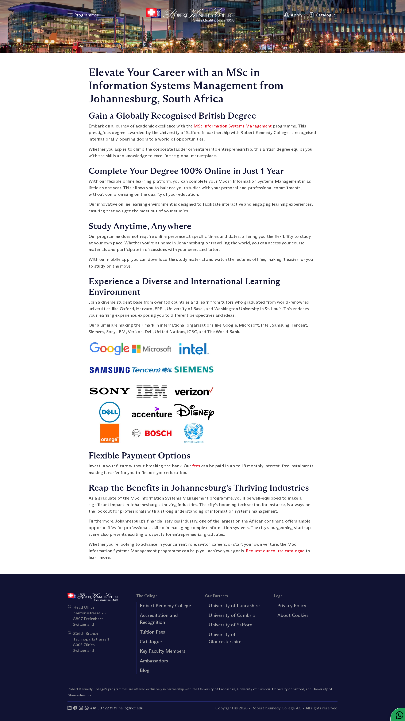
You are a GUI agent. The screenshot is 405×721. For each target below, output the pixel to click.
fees (196, 466)
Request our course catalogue (275, 550)
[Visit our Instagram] (81, 707)
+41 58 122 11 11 (103, 707)
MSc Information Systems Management (233, 126)
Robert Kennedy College (165, 605)
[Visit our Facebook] (75, 707)
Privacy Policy (291, 605)
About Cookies (292, 615)
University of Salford (230, 625)
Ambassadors (154, 661)
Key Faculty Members (162, 651)
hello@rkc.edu (131, 707)
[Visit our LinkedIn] (70, 707)
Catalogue (151, 642)
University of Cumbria (232, 615)
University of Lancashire (234, 605)
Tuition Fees (152, 632)
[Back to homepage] (190, 15)
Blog (145, 670)
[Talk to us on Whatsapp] (87, 707)
